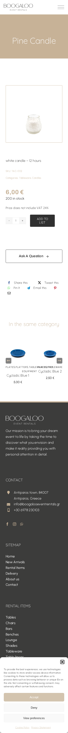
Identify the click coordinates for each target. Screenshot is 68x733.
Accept (34, 697)
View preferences (34, 718)
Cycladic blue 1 (18, 375)
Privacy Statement (41, 727)
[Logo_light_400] (24, 417)
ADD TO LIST (42, 220)
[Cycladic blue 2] (50, 339)
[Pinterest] (55, 288)
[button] (62, 662)
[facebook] (7, 524)
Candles (36, 177)
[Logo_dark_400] (18, 5)
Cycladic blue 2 (50, 371)
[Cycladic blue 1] (18, 339)
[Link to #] (60, 7)
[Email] (9, 293)
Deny (34, 707)
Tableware (25, 177)
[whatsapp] (21, 524)
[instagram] (14, 524)
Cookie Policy (22, 727)
